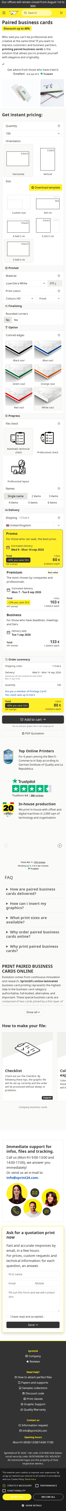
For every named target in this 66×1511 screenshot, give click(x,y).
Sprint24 (13, 13)
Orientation (13, 141)
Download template (47, 187)
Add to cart (33, 719)
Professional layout (18, 481)
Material (11, 276)
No (8, 320)
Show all (31, 1012)
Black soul (19, 360)
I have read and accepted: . (27, 1316)
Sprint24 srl (10, 1452)
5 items (33, 502)
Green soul (19, 383)
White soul (48, 407)
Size (9, 181)
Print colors (13, 291)
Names (10, 488)
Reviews (34, 1361)
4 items (13, 502)
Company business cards (33, 1107)
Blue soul (48, 360)
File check (12, 423)
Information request (34, 1425)
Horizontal (21, 164)
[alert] (33, 1489)
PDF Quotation (34, 733)
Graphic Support (34, 1404)
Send (31, 1325)
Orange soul (48, 383)
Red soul (19, 407)
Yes (16, 320)
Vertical (48, 162)
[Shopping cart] (61, 12)
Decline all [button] (48, 1496)
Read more (30, 1479)
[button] (4, 1485)
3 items (53, 496)
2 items (36, 496)
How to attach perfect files (34, 1377)
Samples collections (34, 1388)
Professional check (47, 452)
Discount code (34, 1393)
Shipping (17, 518)
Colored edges (15, 335)
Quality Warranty (34, 1409)
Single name (16, 496)
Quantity (12, 126)
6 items (52, 502)
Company (34, 1356)
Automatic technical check (18, 450)
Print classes (34, 1399)
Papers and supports (34, 1382)
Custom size (19, 212)
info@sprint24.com (22, 1177)
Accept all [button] (17, 1496)
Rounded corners (17, 314)
